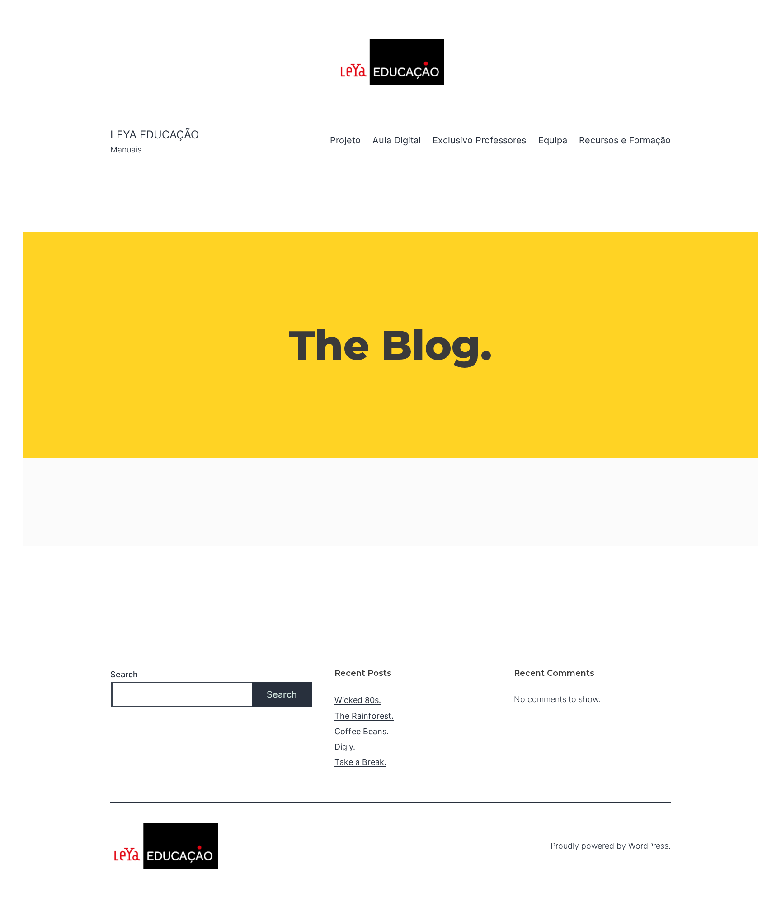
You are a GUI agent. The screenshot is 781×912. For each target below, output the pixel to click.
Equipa (552, 140)
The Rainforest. (364, 716)
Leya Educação (154, 134)
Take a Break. (360, 762)
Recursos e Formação (625, 140)
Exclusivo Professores (479, 140)
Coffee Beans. (361, 731)
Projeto (345, 140)
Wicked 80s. (357, 700)
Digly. (344, 746)
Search (124, 674)
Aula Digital (396, 140)
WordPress (648, 845)
